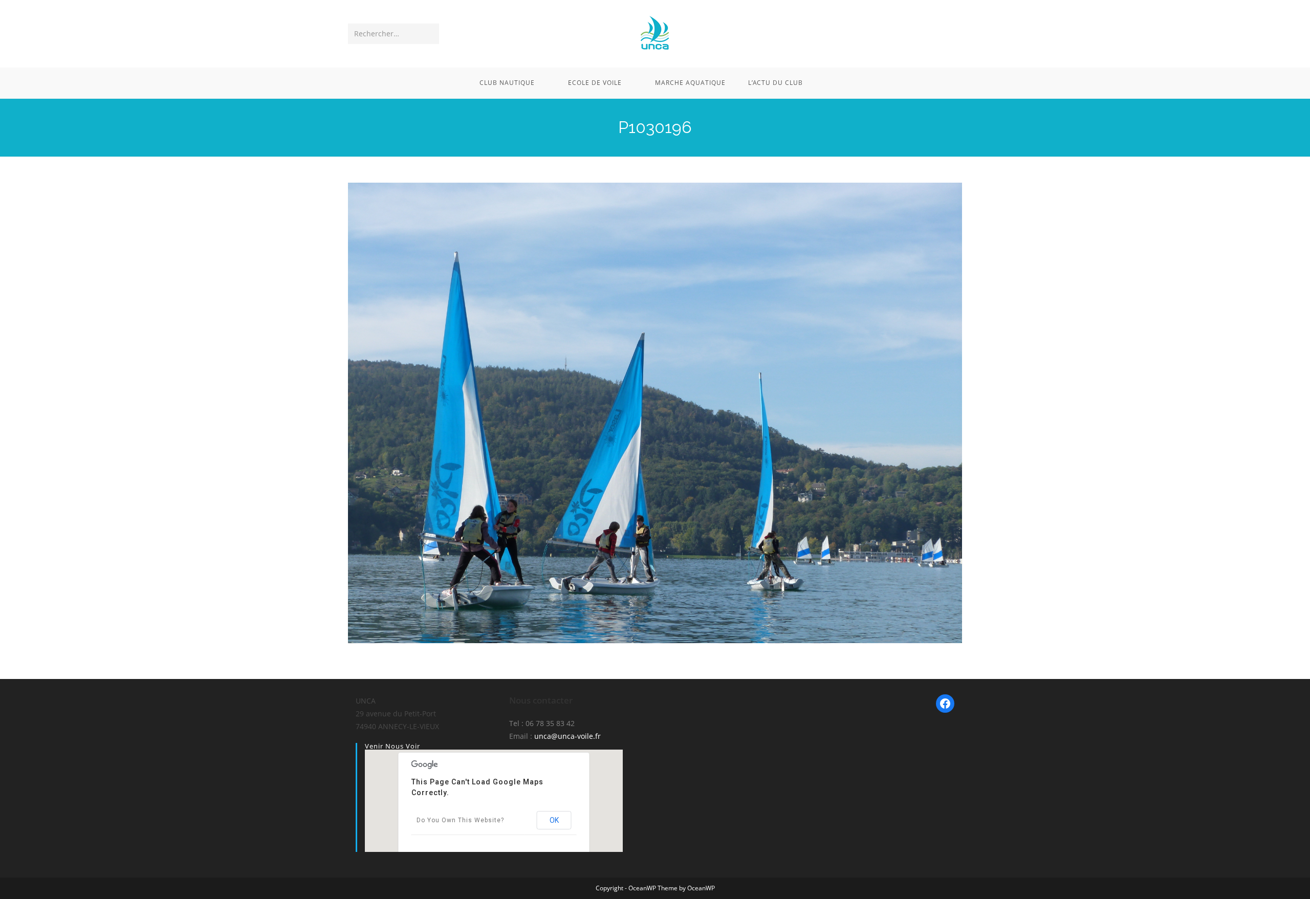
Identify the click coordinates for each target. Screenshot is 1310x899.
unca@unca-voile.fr (567, 736)
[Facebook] (945, 703)
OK (554, 820)
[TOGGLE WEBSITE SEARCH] (828, 83)
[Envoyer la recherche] (429, 34)
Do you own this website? (460, 820)
